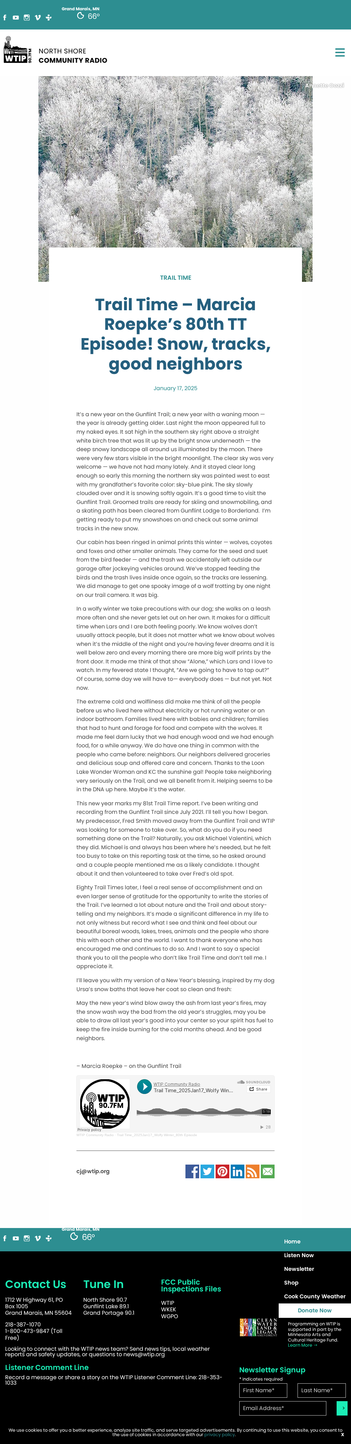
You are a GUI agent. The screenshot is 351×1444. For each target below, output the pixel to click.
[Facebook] (5, 17)
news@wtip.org (144, 1354)
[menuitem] (315, 1242)
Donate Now (315, 1310)
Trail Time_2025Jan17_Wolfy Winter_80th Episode (157, 1135)
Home (292, 1242)
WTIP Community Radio (95, 1135)
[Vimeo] (38, 17)
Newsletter (299, 1269)
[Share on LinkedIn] (237, 1171)
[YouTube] (16, 17)
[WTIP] (57, 48)
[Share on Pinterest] (222, 1171)
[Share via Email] (268, 1171)
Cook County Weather (315, 1296)
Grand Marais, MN (80, 1229)
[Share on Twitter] (207, 1171)
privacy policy (219, 1434)
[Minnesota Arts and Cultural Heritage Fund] (258, 1327)
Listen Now (299, 1255)
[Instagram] (27, 17)
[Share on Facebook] (192, 1171)
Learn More (300, 1345)
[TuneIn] (48, 17)
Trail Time (175, 278)
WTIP (167, 1303)
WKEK (168, 1309)
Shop (291, 1283)
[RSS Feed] (252, 1171)
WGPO (169, 1316)
